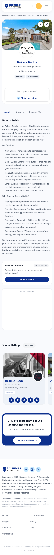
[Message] (30, 400)
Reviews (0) (35, 112)
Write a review (27, 279)
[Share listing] (46, 24)
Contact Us (7, 533)
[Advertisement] (27, 310)
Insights (6, 521)
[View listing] (11, 400)
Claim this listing (29, 97)
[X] (38, 469)
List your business (25, 440)
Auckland (31, 15)
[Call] (36, 400)
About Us (6, 527)
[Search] (31, 6)
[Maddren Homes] (38, 377)
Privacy (31, 550)
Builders (22, 15)
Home (5, 515)
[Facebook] (26, 469)
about (7, 112)
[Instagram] (32, 469)
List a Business (37, 515)
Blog (32, 527)
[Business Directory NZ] (11, 469)
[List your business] (39, 6)
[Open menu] (46, 6)
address (20, 112)
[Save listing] (40, 24)
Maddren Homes (14, 381)
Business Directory (10, 15)
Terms (23, 550)
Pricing (33, 521)
